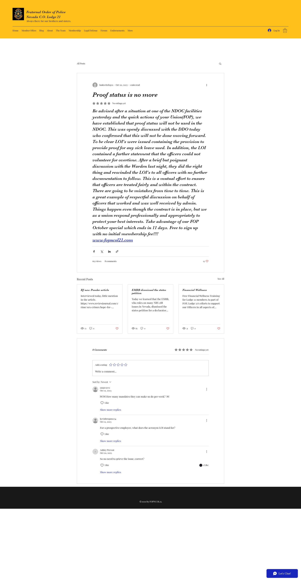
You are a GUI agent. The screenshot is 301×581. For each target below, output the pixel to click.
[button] (285, 30)
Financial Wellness (194, 290)
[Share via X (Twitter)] (101, 251)
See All (221, 278)
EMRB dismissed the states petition (149, 291)
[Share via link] (117, 251)
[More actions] (207, 85)
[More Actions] (207, 389)
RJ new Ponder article (95, 290)
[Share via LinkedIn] (109, 251)
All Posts (81, 63)
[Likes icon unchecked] (102, 403)
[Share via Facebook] (93, 251)
